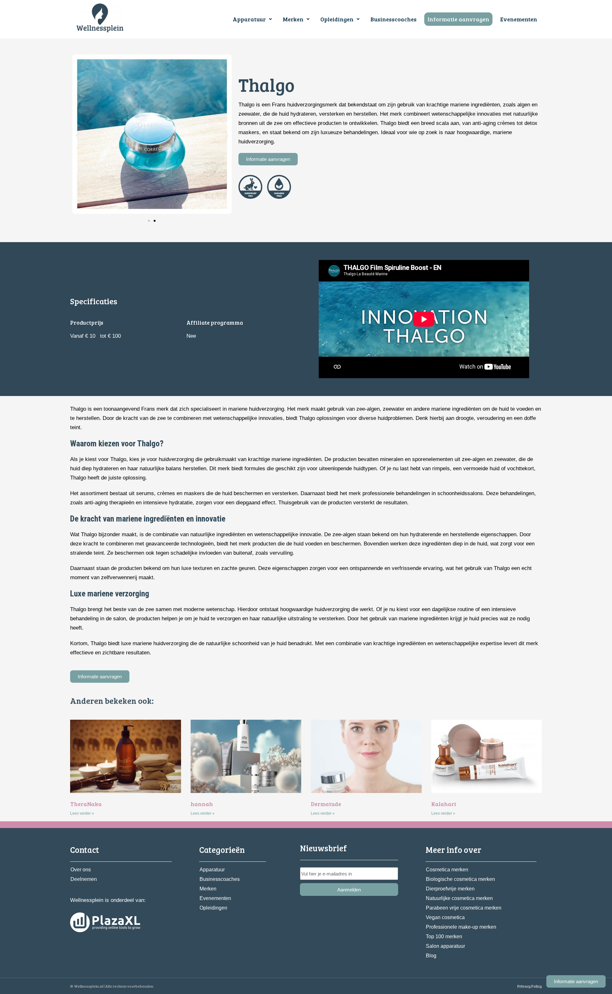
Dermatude (326, 804)
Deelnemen (83, 879)
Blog (431, 955)
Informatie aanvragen (458, 19)
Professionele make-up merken (461, 927)
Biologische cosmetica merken (460, 879)
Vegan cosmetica (445, 917)
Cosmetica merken (447, 869)
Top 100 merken (444, 936)
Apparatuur (249, 19)
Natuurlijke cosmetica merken (459, 898)
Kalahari (443, 804)
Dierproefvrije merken (450, 888)
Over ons (80, 869)
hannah (202, 804)
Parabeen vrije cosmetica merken (463, 908)
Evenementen (518, 19)
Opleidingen (336, 19)
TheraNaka (86, 804)
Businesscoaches (393, 19)
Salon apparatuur (445, 946)
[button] (252, 19)
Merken (293, 19)
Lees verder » (82, 813)
